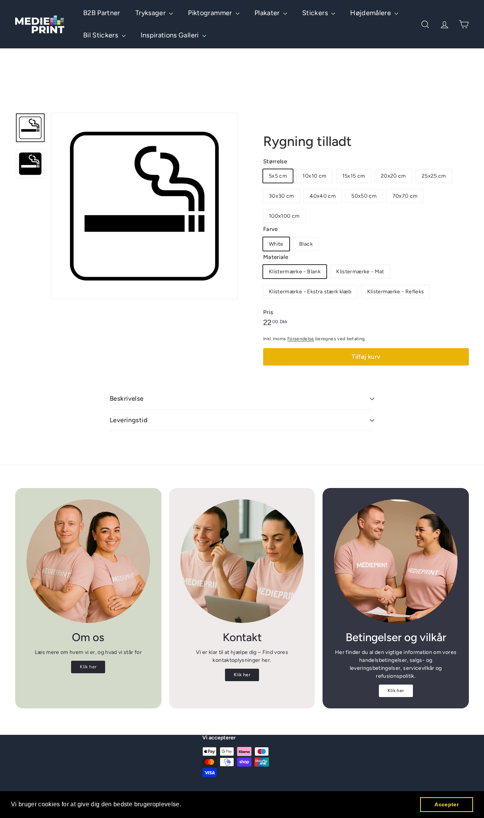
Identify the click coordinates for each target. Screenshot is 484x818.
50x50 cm (364, 196)
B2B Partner (101, 13)
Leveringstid (128, 420)
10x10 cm (314, 176)
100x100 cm (284, 216)
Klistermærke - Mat (360, 271)
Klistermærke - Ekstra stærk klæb (310, 291)
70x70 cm (405, 196)
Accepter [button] (446, 804)
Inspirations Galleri (170, 35)
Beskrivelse (127, 398)
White (276, 244)
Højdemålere (371, 13)
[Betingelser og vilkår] (396, 561)
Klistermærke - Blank (295, 271)
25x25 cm (434, 176)
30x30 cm (281, 196)
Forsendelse (300, 338)
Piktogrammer (211, 13)
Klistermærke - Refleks (395, 291)
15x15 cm (353, 176)
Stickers (315, 13)
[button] (184, 805)
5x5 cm (278, 176)
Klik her (88, 666)
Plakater (267, 13)
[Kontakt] (242, 561)
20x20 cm (393, 176)
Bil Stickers (101, 35)
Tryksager (151, 13)
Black (306, 244)
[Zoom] (144, 206)
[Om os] (88, 561)
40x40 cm (323, 196)
